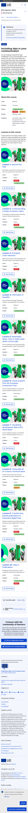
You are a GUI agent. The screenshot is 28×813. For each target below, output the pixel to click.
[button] (25, 5)
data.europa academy (12, 17)
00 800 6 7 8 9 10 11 (17, 773)
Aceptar (23, 803)
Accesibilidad (4, 706)
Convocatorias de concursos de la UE (11, 746)
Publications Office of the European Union (13, 671)
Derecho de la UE (6, 744)
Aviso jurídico (4, 702)
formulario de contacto (20, 776)
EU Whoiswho (5, 750)
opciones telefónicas (14, 775)
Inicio (2, 17)
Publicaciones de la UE (7, 753)
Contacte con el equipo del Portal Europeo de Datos (13, 681)
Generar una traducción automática (15, 37)
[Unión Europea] (10, 5)
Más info (6, 796)
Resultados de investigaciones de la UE (11, 748)
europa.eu (13, 764)
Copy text (19, 600)
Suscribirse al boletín (6, 684)
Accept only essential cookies (16, 809)
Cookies (3, 704)
